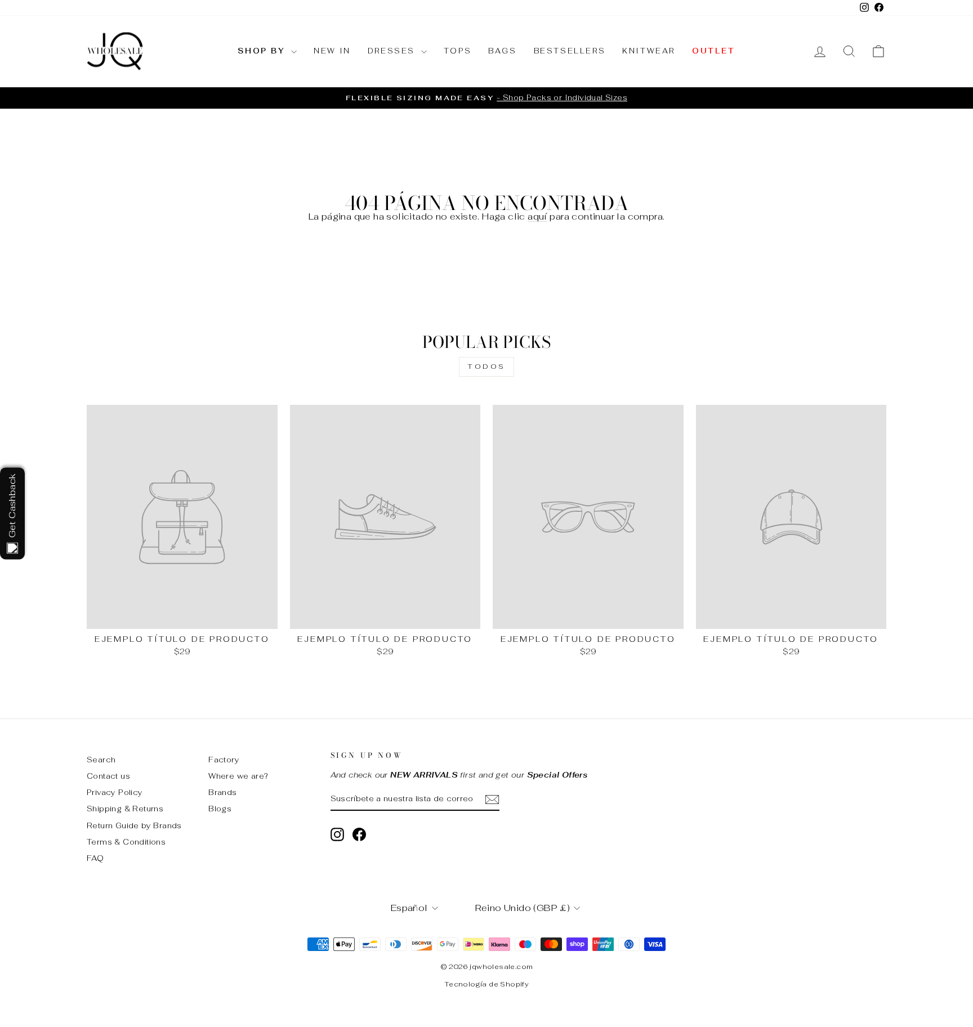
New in (332, 51)
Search (101, 759)
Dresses (393, 51)
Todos (486, 366)
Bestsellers (570, 51)
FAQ (95, 858)
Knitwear (648, 51)
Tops (457, 51)
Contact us (108, 776)
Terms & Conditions (126, 842)
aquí (537, 216)
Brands (222, 792)
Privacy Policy (115, 792)
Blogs (219, 808)
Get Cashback (12, 506)
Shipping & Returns (125, 808)
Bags (502, 51)
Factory (223, 759)
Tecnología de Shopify (486, 984)
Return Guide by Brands (134, 825)
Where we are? (238, 776)
